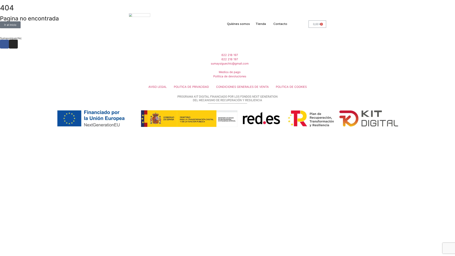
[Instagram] (141, 4)
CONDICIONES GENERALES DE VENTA (242, 87)
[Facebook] (131, 4)
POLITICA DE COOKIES (291, 87)
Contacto (280, 24)
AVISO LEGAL (157, 87)
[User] (151, 4)
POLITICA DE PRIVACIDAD (191, 87)
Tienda (261, 24)
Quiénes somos (238, 24)
